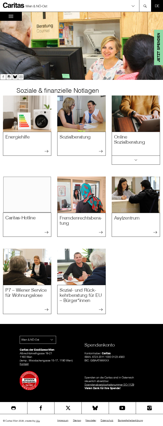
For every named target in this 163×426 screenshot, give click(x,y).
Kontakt (24, 364)
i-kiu (38, 420)
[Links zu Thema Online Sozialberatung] (136, 160)
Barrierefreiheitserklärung (130, 420)
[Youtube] (21, 77)
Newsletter (90, 420)
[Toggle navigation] (11, 16)
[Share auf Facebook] (40, 408)
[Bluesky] (15, 77)
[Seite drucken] (13, 408)
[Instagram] (9, 77)
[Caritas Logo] (13, 5)
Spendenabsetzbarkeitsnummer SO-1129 (109, 384)
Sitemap (77, 420)
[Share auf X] (68, 408)
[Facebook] (3, 77)
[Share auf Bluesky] (95, 408)
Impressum (62, 420)
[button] (81, 5)
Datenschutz (107, 420)
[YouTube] (122, 408)
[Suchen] (146, 6)
